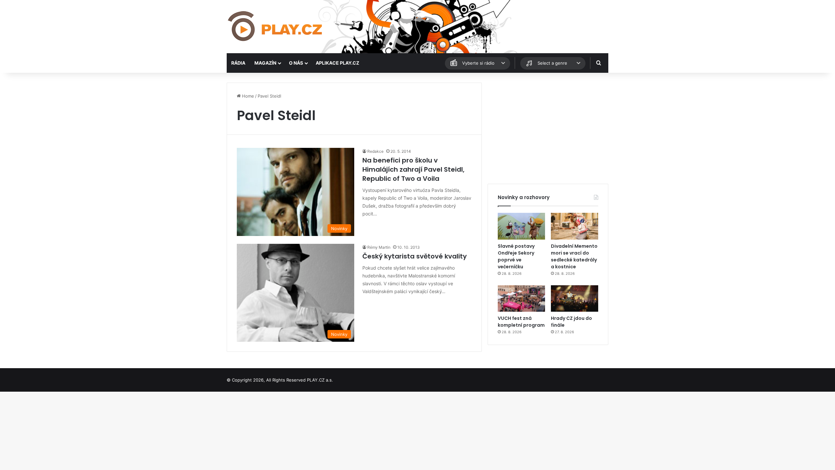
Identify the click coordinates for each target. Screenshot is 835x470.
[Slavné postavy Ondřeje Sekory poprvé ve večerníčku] (521, 226)
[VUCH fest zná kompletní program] (521, 298)
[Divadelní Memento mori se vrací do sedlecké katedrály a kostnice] (574, 226)
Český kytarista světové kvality (414, 256)
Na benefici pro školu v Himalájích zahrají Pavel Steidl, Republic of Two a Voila (413, 169)
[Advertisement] (548, 128)
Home (247, 96)
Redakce (375, 151)
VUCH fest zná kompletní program (521, 321)
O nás (296, 63)
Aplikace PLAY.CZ (337, 63)
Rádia (238, 63)
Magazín (265, 63)
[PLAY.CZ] (276, 26)
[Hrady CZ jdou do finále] (574, 298)
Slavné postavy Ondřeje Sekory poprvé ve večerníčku (516, 256)
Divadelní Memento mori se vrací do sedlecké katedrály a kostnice (574, 256)
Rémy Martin (378, 247)
